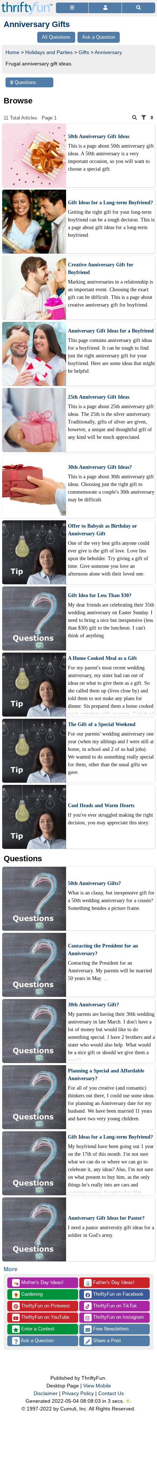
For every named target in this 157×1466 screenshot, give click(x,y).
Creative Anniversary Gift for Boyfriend (100, 268)
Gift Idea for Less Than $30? (99, 595)
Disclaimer (46, 1393)
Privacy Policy (78, 1393)
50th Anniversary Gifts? (94, 883)
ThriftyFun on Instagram (118, 1317)
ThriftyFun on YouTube (44, 1317)
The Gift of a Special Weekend (101, 724)
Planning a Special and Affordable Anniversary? (106, 1074)
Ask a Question (37, 1340)
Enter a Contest (37, 1329)
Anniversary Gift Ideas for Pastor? (106, 1218)
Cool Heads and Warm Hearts (101, 805)
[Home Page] (27, 4)
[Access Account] (105, 8)
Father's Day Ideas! (109, 1283)
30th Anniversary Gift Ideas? (100, 467)
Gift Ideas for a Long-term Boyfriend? (110, 202)
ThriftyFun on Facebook (117, 1294)
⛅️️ (129, 1401)
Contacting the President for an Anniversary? (103, 949)
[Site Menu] (72, 8)
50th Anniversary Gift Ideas (98, 136)
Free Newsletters (110, 1329)
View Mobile (97, 1386)
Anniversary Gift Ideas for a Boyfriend (111, 331)
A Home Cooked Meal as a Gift (102, 658)
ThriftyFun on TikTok (114, 1306)
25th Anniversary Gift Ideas (98, 397)
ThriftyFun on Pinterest (45, 1306)
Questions (24, 82)
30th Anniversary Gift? (93, 1004)
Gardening (28, 1294)
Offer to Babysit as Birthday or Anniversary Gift (102, 529)
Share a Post (106, 1340)
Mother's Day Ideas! (38, 1283)
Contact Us (111, 1393)
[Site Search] (138, 8)
